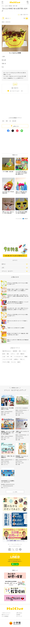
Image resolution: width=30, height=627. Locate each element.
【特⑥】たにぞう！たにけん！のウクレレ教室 (22, 432)
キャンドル (13, 362)
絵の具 (3, 353)
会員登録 (18, 614)
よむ (3, 267)
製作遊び (10, 5)
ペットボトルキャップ (18, 356)
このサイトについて (6, 612)
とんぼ (3, 356)
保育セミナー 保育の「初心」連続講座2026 (7, 457)
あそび (6, 5)
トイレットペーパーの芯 (7, 359)
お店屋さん (16, 359)
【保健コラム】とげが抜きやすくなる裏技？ (16, 327)
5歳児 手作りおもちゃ (6, 351)
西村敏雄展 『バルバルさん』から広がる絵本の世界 (22, 457)
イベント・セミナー (7, 271)
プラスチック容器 (5, 362)
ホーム (3, 5)
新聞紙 (26, 356)
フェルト (24, 351)
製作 (7, 120)
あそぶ (3, 264)
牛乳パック (22, 359)
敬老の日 (22, 353)
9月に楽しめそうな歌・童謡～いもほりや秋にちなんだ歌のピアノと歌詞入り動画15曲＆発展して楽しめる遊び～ (17, 296)
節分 (3, 120)
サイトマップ (19, 616)
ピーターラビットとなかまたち (22, 408)
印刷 (24, 18)
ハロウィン (13, 353)
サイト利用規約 (5, 616)
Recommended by (19, 218)
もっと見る (15, 491)
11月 (18, 353)
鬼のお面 (14, 120)
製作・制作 (15, 5)
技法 (20, 351)
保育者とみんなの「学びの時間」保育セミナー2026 (7, 408)
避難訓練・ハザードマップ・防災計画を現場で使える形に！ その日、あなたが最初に (7, 433)
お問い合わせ (19, 612)
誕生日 (19, 362)
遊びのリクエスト (5, 614)
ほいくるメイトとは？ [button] (15, 90)
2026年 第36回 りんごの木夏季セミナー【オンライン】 (7, 481)
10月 (8, 356)
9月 (11, 356)
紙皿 (8, 353)
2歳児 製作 (15, 351)
